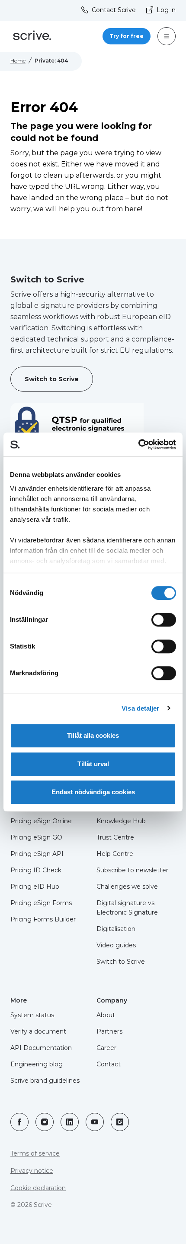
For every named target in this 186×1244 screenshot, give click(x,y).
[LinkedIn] (70, 1122)
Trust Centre (115, 837)
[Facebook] (19, 1122)
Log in (166, 10)
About (105, 1015)
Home (18, 60)
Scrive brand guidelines (45, 1080)
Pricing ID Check (35, 870)
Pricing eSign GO (36, 837)
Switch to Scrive (52, 379)
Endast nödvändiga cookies (93, 792)
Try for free (126, 36)
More (18, 1000)
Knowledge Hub (121, 821)
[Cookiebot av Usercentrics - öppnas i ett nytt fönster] (138, 444)
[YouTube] (95, 1122)
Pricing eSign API (37, 854)
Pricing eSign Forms (41, 903)
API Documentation (41, 1048)
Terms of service (35, 1153)
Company (111, 1000)
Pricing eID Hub (34, 886)
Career (106, 1048)
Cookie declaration (38, 1188)
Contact (108, 1064)
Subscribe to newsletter (132, 870)
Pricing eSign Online (41, 821)
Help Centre (114, 854)
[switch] (163, 620)
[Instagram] (44, 1122)
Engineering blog (36, 1064)
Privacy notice (31, 1171)
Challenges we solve (127, 886)
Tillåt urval (93, 764)
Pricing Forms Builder (43, 919)
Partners (109, 1031)
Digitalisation (115, 929)
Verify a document (38, 1031)
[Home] (32, 36)
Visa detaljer (140, 708)
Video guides (116, 945)
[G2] (120, 1122)
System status (32, 1015)
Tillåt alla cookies (93, 735)
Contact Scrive (114, 10)
